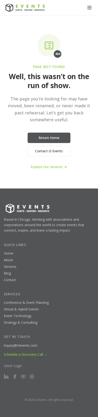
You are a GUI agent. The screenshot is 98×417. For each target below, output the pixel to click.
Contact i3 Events (49, 151)
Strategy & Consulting (20, 322)
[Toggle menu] (89, 7)
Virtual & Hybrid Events (21, 309)
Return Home (49, 137)
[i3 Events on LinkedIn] (6, 376)
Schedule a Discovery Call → (25, 354)
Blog (7, 273)
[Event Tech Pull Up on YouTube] (23, 376)
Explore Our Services (47, 167)
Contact (10, 280)
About (8, 260)
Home (8, 253)
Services (10, 266)
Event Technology (17, 316)
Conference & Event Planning (26, 302)
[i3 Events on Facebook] (14, 376)
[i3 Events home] (26, 7)
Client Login (13, 365)
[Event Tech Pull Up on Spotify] (31, 376)
